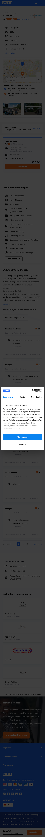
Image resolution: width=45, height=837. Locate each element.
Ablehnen (22, 445)
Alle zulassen (22, 437)
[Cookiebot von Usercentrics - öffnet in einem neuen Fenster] (32, 390)
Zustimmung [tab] (8, 397)
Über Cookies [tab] (36, 397)
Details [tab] (22, 397)
